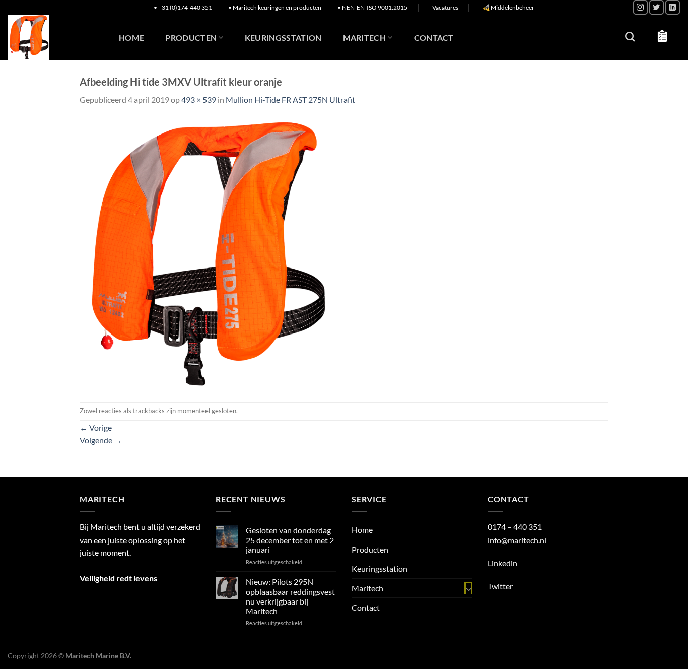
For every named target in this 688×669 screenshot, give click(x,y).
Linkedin (502, 563)
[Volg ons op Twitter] (656, 7)
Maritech (364, 37)
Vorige (96, 427)
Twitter (500, 586)
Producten (191, 37)
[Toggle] (468, 588)
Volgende (101, 440)
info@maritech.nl (517, 540)
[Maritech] (52, 37)
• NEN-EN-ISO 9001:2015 (372, 7)
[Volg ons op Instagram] (640, 7)
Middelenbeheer (512, 7)
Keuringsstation (283, 38)
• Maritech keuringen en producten (274, 7)
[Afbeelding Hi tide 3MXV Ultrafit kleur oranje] (204, 253)
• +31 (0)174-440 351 (183, 7)
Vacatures (445, 7)
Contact (434, 38)
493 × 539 (198, 99)
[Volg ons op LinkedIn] (672, 7)
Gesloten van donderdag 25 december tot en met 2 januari (290, 539)
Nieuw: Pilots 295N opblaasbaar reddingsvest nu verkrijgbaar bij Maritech (290, 596)
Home (131, 38)
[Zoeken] (630, 36)
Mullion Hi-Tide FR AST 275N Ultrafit (290, 99)
